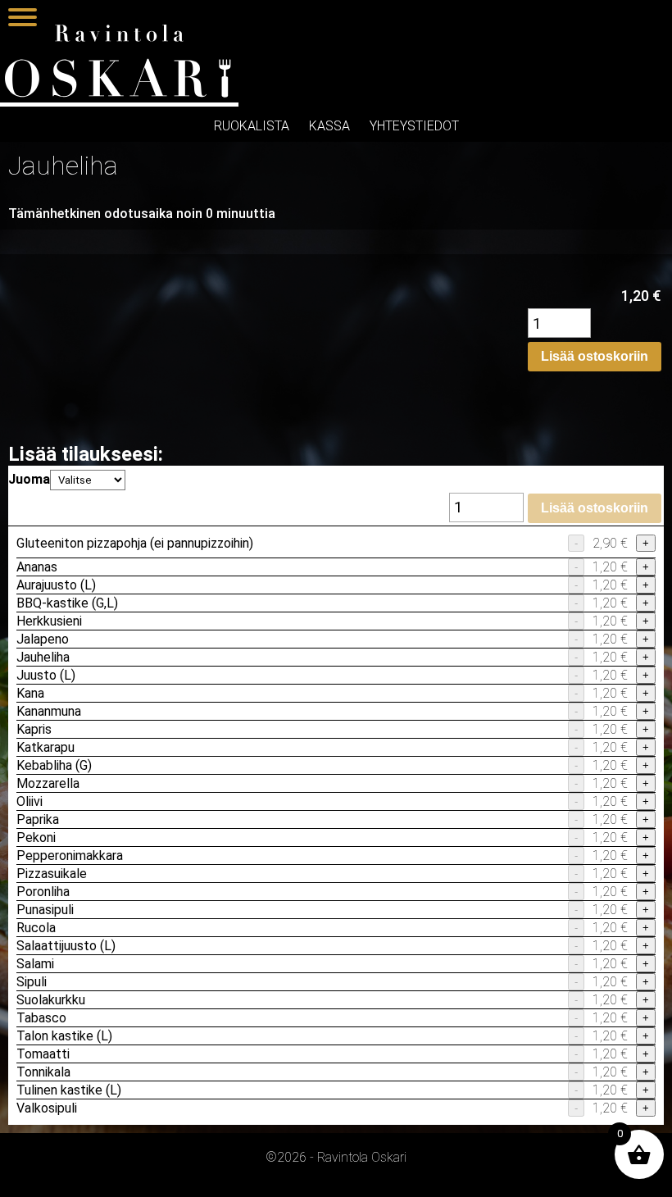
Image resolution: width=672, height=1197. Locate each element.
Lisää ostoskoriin (594, 356)
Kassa (329, 126)
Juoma (29, 479)
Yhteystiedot (414, 126)
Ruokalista (251, 126)
